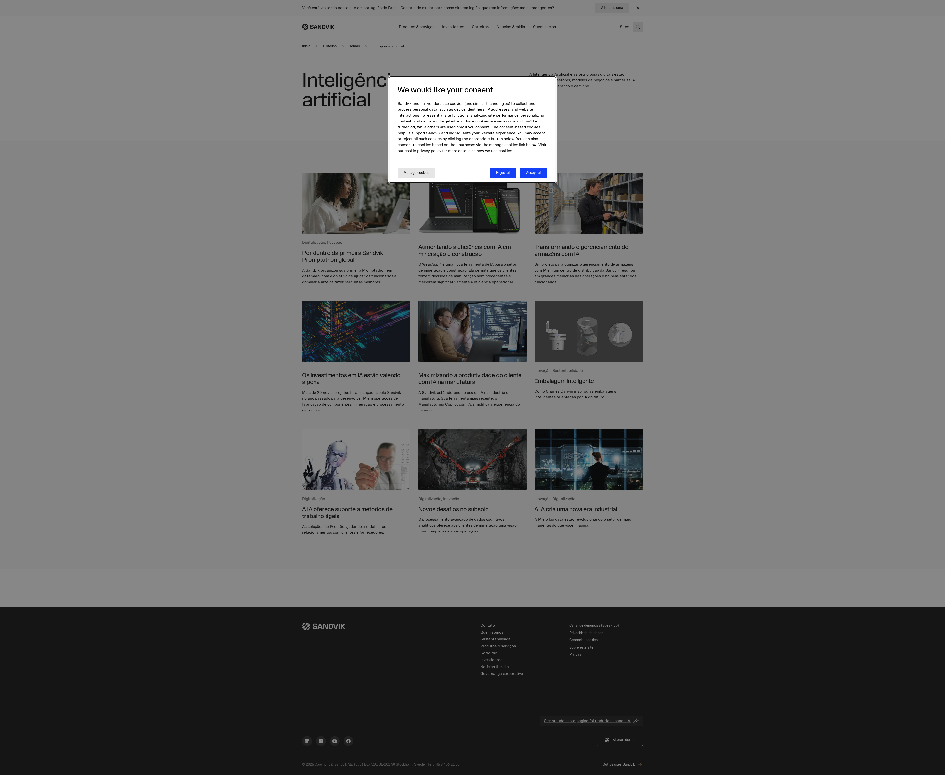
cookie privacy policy (423, 150)
